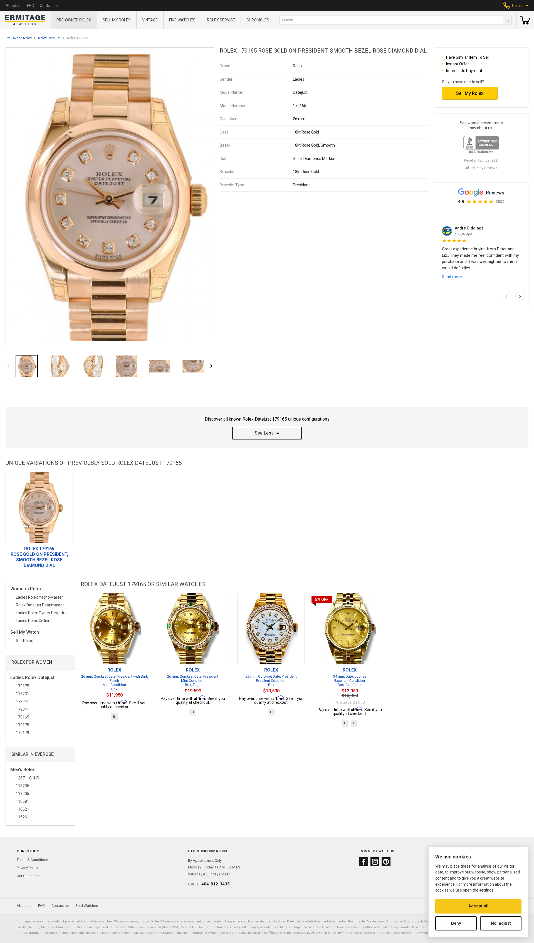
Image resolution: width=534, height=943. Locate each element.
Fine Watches (182, 20)
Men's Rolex (22, 769)
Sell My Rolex (117, 20)
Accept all (478, 906)
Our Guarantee (28, 876)
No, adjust (501, 923)
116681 (22, 801)
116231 (22, 694)
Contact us (49, 5)
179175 (22, 686)
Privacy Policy (27, 868)
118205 (22, 793)
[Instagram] (374, 861)
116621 (22, 809)
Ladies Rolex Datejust (32, 677)
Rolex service (221, 20)
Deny (456, 923)
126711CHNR (27, 778)
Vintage (150, 20)
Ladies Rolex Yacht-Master (39, 597)
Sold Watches (86, 905)
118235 (22, 786)
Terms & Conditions (32, 860)
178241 (22, 701)
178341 (22, 709)
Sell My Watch (24, 632)
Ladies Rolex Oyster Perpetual (42, 613)
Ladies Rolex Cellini (32, 620)
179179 (22, 732)
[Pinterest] (386, 861)
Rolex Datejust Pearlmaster (40, 605)
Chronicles (257, 20)
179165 (22, 717)
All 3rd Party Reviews (481, 168)
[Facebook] (363, 861)
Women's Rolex (25, 589)
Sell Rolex (24, 640)
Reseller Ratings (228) (481, 160)
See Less (264, 433)
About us (13, 5)
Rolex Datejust (49, 38)
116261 (22, 817)
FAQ (30, 5)
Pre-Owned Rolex (73, 20)
